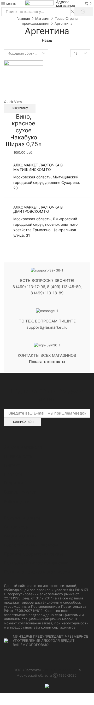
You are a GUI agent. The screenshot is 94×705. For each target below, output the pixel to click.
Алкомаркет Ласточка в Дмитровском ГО (38, 209)
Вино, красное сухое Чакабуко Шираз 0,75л (24, 130)
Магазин (42, 18)
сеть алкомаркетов (61, 670)
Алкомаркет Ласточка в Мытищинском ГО (38, 167)
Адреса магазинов (65, 3)
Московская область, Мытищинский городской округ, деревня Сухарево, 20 (46, 182)
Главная (23, 18)
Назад (47, 40)
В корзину (20, 108)
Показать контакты (47, 361)
